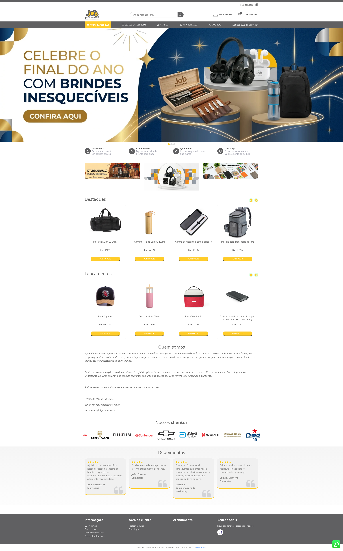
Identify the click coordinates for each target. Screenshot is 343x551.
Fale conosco (246, 4)
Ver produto (105, 259)
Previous (251, 200)
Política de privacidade (95, 536)
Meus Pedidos (225, 15)
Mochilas (216, 24)
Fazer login (134, 529)
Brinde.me (201, 547)
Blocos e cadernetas (135, 24)
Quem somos (91, 525)
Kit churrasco (190, 24)
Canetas (164, 24)
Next (256, 200)
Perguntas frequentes (94, 532)
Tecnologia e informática (245, 25)
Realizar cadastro (136, 525)
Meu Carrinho (251, 15)
